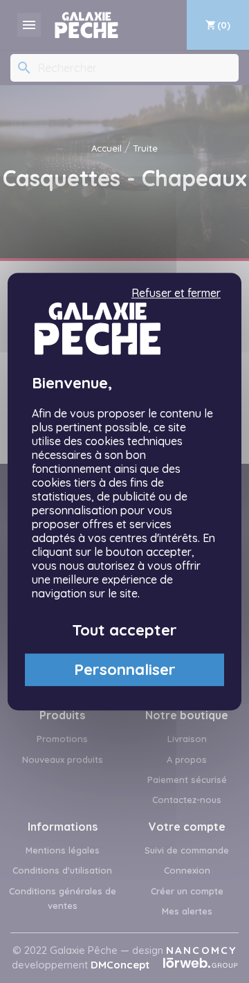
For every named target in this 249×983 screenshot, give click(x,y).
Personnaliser (125, 669)
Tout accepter (124, 630)
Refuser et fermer (176, 293)
